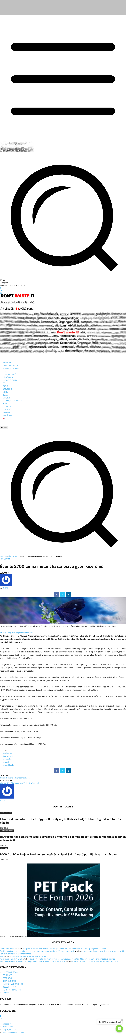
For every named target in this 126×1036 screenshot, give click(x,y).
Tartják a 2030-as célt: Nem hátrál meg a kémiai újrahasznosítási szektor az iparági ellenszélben (64, 948)
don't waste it (8, 756)
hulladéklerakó (8, 765)
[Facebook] (0, 288)
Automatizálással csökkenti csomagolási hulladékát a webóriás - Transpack (32, 961)
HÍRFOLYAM (13, 556)
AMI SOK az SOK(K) (6, 813)
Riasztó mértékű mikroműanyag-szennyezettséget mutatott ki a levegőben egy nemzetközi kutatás (72, 959)
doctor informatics (8, 948)
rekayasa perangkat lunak (11, 959)
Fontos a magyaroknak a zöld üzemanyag (29, 956)
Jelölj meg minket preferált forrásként (17, 633)
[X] (1, 293)
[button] (63, 554)
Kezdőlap (4, 556)
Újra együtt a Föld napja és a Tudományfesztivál (19, 783)
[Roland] (6, 585)
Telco (2, 956)
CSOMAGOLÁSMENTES (7, 830)
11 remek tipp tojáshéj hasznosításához (16, 778)
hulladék (6, 762)
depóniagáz (7, 753)
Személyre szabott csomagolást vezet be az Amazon (95, 961)
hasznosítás (7, 759)
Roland (5, 588)
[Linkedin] (1, 290)
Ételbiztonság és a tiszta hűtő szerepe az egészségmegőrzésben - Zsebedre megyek (37, 951)
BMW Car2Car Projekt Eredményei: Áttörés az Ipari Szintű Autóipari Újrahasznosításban (58, 854)
